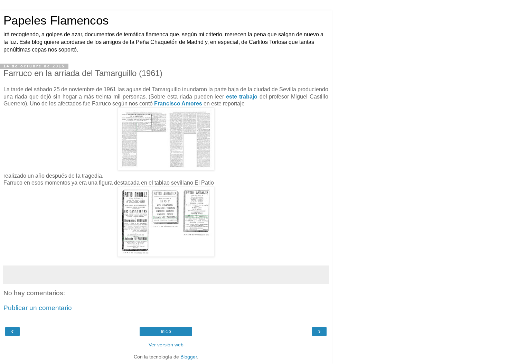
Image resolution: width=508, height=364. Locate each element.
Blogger (188, 357)
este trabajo (241, 97)
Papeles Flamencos (56, 20)
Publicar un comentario (37, 307)
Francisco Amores (178, 103)
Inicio (166, 331)
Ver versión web (166, 344)
